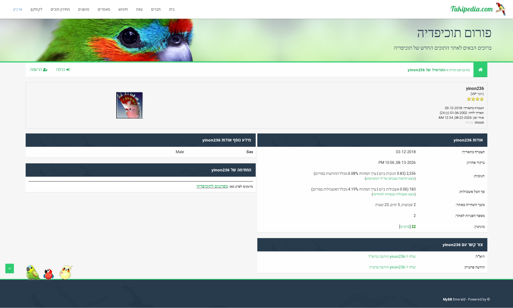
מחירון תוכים (60, 9)
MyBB (447, 299)
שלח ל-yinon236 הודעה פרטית (392, 267)
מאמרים (104, 9)
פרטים (405, 226)
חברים (156, 9)
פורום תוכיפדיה (459, 70)
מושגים (83, 9)
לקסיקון (36, 9)
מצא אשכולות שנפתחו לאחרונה (393, 194)
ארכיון (17, 9)
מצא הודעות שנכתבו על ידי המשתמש (390, 178)
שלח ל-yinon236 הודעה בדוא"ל (392, 256)
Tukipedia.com (471, 8)
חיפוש (123, 9)
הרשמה (36, 69)
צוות (139, 9)
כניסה (61, 69)
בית (171, 9)
